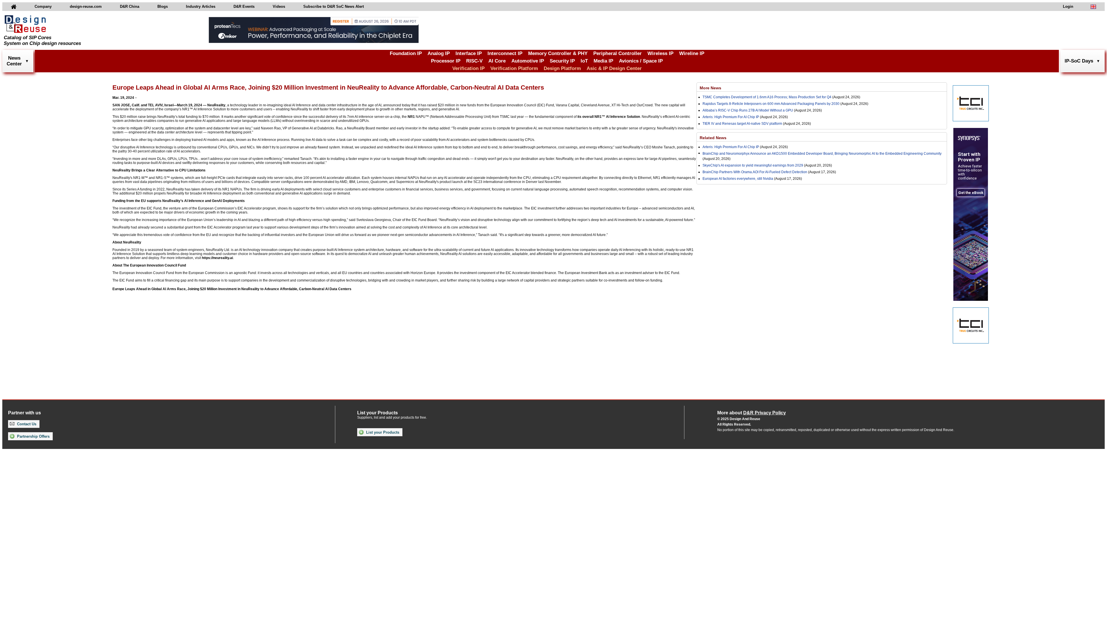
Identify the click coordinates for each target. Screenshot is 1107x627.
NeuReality (216, 105)
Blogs (162, 6)
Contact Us (26, 424)
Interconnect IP (504, 53)
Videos (279, 6)
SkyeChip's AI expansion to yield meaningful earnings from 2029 (753, 165)
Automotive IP (527, 61)
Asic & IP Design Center (614, 68)
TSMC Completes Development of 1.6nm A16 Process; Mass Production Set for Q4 (767, 97)
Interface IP (468, 53)
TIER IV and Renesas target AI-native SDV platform (742, 124)
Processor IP (445, 61)
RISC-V (474, 61)
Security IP (562, 61)
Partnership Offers (33, 436)
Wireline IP (691, 53)
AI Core (497, 61)
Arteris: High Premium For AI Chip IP (731, 117)
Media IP (603, 61)
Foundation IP (406, 53)
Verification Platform (514, 68)
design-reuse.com (86, 6)
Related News (713, 137)
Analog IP (439, 53)
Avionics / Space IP (641, 61)
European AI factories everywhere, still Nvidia (738, 179)
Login (1068, 6)
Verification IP (468, 68)
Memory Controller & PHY (558, 53)
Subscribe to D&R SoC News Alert (333, 6)
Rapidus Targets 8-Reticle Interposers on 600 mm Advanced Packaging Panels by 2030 (771, 104)
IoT (584, 61)
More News (710, 88)
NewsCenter (14, 61)
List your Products (382, 432)
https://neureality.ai (217, 258)
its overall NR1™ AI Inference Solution (608, 117)
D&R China (129, 6)
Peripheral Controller (617, 53)
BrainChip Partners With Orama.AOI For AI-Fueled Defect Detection (755, 172)
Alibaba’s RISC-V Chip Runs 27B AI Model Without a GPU (748, 110)
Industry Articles (200, 6)
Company (43, 6)
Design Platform (562, 68)
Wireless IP (660, 53)
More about (751, 412)
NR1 (411, 117)
